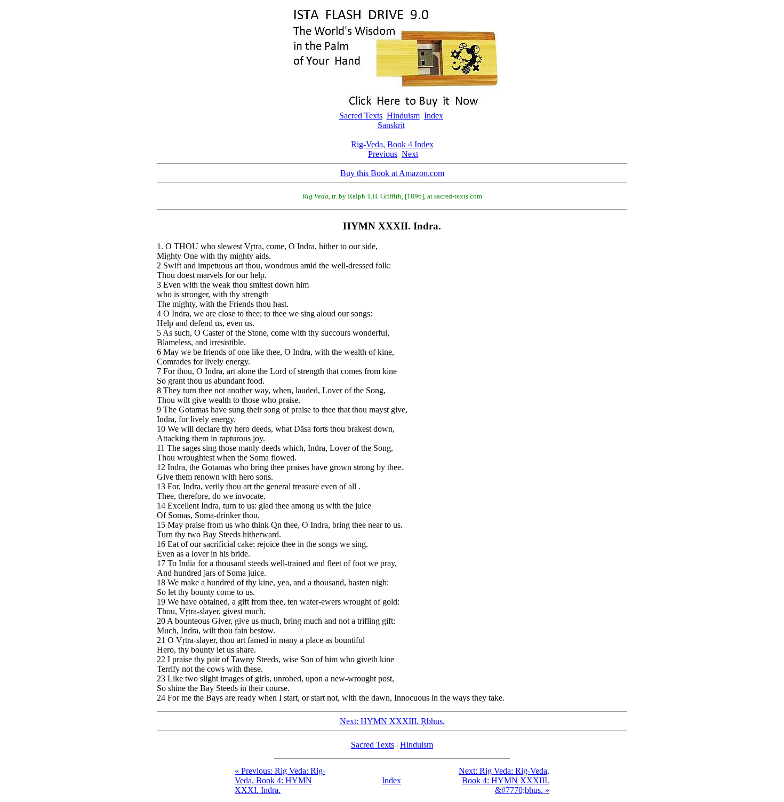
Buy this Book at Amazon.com (392, 173)
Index (433, 115)
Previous (382, 153)
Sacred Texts (360, 115)
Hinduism (403, 115)
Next (410, 153)
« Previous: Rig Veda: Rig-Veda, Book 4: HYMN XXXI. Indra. (280, 780)
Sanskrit (391, 125)
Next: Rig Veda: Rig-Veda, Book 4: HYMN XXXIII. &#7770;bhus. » (504, 780)
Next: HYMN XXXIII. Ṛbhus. (392, 721)
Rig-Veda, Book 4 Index (392, 144)
